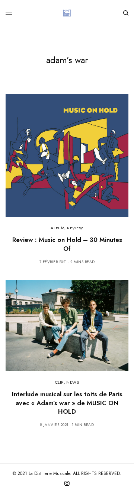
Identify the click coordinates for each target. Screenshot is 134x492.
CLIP (59, 382)
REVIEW (75, 228)
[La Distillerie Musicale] (67, 13)
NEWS (72, 382)
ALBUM (57, 228)
